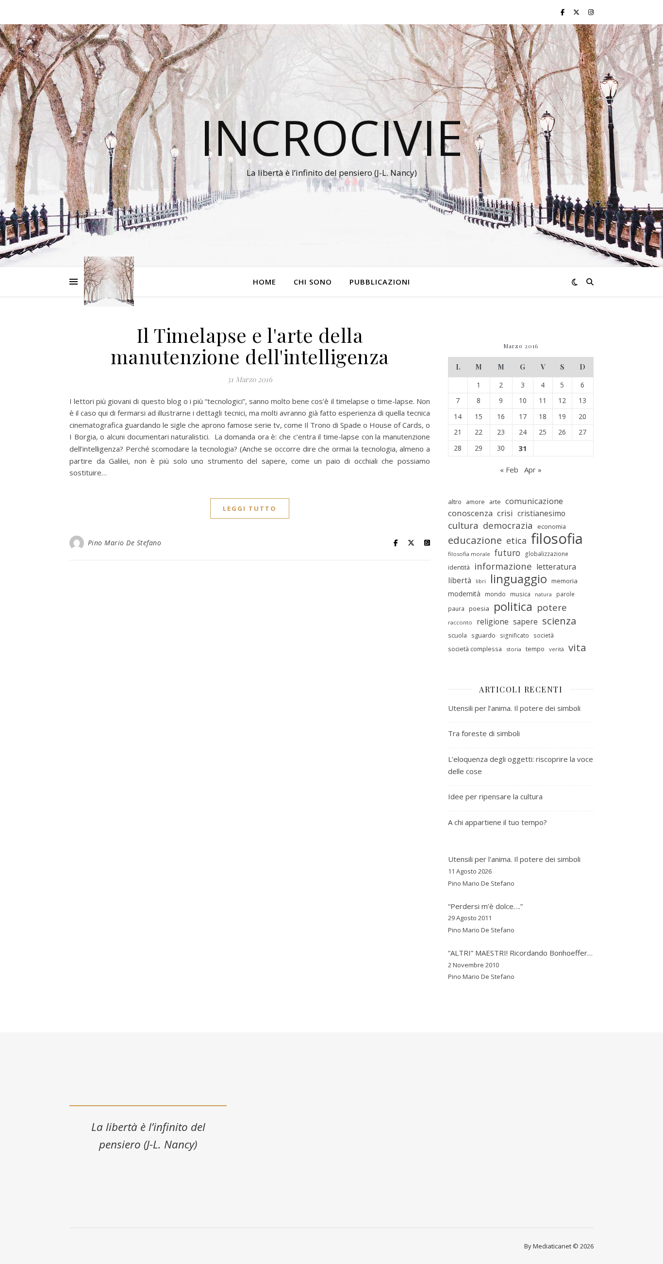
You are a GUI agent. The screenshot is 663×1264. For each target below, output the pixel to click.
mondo (495, 594)
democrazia (508, 525)
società (543, 635)
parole (565, 594)
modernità (464, 593)
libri (481, 581)
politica (513, 607)
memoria (564, 580)
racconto (460, 622)
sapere (525, 621)
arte (495, 501)
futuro (507, 552)
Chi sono (313, 282)
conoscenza (470, 513)
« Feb (509, 469)
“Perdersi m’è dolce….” (485, 906)
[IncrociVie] (109, 282)
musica (520, 594)
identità (459, 567)
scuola (457, 635)
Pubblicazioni (379, 282)
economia (551, 526)
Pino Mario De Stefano (125, 542)
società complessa (475, 648)
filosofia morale (469, 553)
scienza (559, 621)
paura (456, 609)
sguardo (483, 635)
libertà (459, 580)
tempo (535, 648)
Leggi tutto (250, 508)
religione (493, 621)
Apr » (533, 469)
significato (514, 635)
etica (516, 540)
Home (264, 282)
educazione (475, 540)
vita (577, 647)
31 (522, 448)
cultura (463, 526)
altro (455, 501)
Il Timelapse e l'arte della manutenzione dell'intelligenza (250, 345)
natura (543, 594)
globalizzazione (546, 554)
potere (552, 608)
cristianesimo (541, 513)
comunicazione (534, 500)
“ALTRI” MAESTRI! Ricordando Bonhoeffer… (520, 953)
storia (513, 649)
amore (475, 501)
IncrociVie (331, 137)
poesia (479, 608)
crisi (505, 513)
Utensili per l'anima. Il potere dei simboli (514, 859)
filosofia (557, 539)
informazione (503, 566)
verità (556, 649)
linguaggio (518, 579)
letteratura (556, 566)
